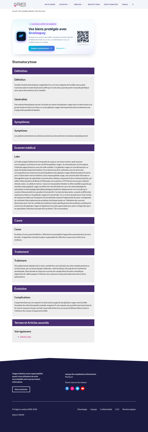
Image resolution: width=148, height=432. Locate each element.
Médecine (77, 4)
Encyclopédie (50, 4)
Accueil (14, 11)
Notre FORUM (18, 415)
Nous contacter (21, 389)
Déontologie (82, 409)
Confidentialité (106, 409)
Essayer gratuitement (40, 48)
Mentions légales (129, 409)
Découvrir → (61, 48)
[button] (133, 4)
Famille (125, 4)
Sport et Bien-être (111, 4)
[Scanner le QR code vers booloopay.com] (83, 37)
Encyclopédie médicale (26, 11)
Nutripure (69, 377)
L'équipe (93, 409)
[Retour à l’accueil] (19, 4)
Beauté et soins (94, 4)
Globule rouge (25, 337)
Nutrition (63, 4)
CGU (117, 409)
